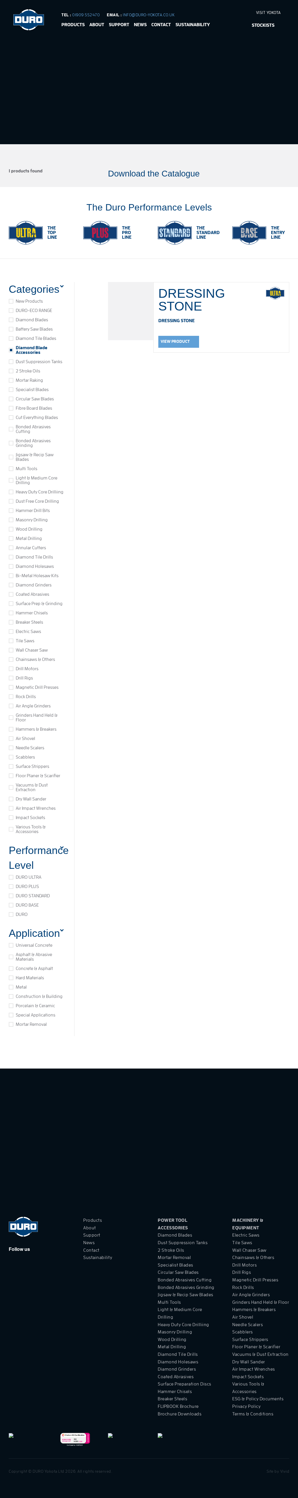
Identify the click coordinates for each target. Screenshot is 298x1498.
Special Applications (35, 1015)
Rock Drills (26, 696)
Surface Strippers (32, 766)
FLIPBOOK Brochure (178, 1406)
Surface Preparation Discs (184, 1384)
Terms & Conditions (252, 1414)
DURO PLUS (27, 886)
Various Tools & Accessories (31, 829)
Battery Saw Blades (34, 329)
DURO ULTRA (28, 877)
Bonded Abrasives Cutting (33, 429)
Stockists (263, 25)
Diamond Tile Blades (36, 338)
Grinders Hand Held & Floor (37, 717)
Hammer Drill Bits (33, 510)
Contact (161, 24)
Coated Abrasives (32, 594)
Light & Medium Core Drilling (36, 480)
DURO (22, 914)
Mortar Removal (31, 1024)
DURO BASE (27, 905)
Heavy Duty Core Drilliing (39, 492)
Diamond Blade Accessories (31, 350)
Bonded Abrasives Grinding (33, 443)
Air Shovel (25, 738)
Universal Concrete (34, 945)
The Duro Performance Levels (149, 207)
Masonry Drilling (32, 520)
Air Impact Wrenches (36, 808)
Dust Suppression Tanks (39, 361)
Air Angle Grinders (33, 706)
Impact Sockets (30, 817)
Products (73, 24)
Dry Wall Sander (31, 799)
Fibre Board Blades (34, 408)
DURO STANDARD (33, 896)
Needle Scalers (30, 748)
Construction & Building (39, 996)
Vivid (285, 1471)
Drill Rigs (24, 678)
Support (119, 24)
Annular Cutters (31, 547)
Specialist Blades (32, 389)
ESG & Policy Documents (257, 1399)
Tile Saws (25, 641)
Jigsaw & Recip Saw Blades (35, 457)
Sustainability (192, 24)
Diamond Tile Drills (34, 557)
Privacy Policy (246, 1406)
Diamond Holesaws (35, 566)
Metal (21, 987)
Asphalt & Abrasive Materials (34, 957)
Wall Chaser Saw (32, 650)
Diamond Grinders (34, 585)
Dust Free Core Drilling (37, 501)
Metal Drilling (29, 538)
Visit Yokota (269, 12)
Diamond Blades (32, 320)
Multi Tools (26, 468)
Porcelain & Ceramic (35, 1005)
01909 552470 (86, 15)
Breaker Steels (29, 622)
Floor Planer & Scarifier (38, 775)
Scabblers (25, 757)
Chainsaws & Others (35, 659)
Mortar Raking (29, 380)
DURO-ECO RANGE (34, 310)
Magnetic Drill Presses (37, 687)
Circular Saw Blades (35, 399)
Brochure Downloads (179, 1414)
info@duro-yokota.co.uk (149, 15)
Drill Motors (27, 668)
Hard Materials (30, 978)
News (140, 24)
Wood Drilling (29, 529)
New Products (29, 301)
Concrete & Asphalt (34, 968)
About (96, 24)
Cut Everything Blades (37, 417)
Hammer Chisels (32, 613)
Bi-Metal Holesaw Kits (37, 575)
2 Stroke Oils (28, 371)
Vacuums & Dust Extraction (32, 787)
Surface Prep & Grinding (39, 603)
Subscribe (280, 1161)
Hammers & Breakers (36, 729)
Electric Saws (28, 631)
